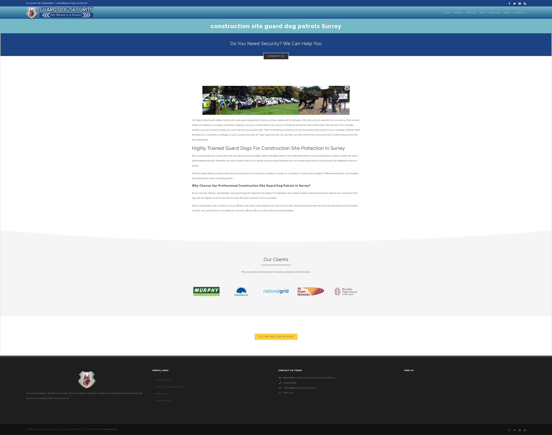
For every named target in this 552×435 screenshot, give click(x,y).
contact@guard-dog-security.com (71, 3)
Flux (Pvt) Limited (110, 429)
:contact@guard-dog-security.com (299, 388)
